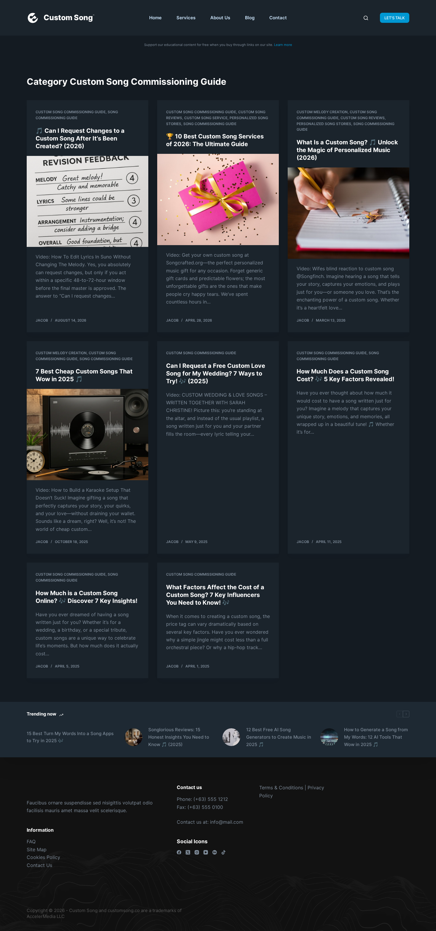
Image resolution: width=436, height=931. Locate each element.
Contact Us (39, 865)
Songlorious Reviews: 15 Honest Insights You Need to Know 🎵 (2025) (178, 737)
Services (185, 17)
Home (155, 17)
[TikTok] (223, 852)
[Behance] (214, 852)
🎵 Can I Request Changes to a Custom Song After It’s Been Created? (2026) (80, 138)
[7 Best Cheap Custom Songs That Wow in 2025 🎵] (87, 434)
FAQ (31, 841)
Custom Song (68, 17)
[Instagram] (197, 852)
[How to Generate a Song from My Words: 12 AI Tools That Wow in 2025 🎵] (329, 737)
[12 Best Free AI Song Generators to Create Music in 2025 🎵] (231, 737)
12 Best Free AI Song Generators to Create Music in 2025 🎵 (278, 737)
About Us (220, 17)
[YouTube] (205, 852)
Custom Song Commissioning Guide (71, 112)
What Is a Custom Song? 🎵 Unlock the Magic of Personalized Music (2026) (347, 150)
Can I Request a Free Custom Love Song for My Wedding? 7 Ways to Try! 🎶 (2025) (215, 373)
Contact (278, 17)
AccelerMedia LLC (46, 916)
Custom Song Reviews (362, 118)
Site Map (37, 849)
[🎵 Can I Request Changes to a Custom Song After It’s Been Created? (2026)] (87, 201)
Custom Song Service (205, 118)
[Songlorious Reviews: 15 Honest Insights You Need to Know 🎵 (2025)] (133, 737)
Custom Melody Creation (322, 112)
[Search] (366, 18)
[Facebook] (179, 852)
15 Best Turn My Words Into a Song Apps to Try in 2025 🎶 (70, 737)
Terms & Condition (280, 788)
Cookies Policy (43, 857)
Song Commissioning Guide (209, 124)
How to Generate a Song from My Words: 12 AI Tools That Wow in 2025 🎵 (376, 737)
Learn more (283, 45)
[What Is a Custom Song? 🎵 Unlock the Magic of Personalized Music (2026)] (348, 213)
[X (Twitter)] (188, 852)
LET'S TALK (394, 17)
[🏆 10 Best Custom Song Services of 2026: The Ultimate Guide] (218, 199)
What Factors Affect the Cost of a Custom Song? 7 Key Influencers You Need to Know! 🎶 (215, 595)
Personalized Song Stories (324, 124)
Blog (249, 17)
